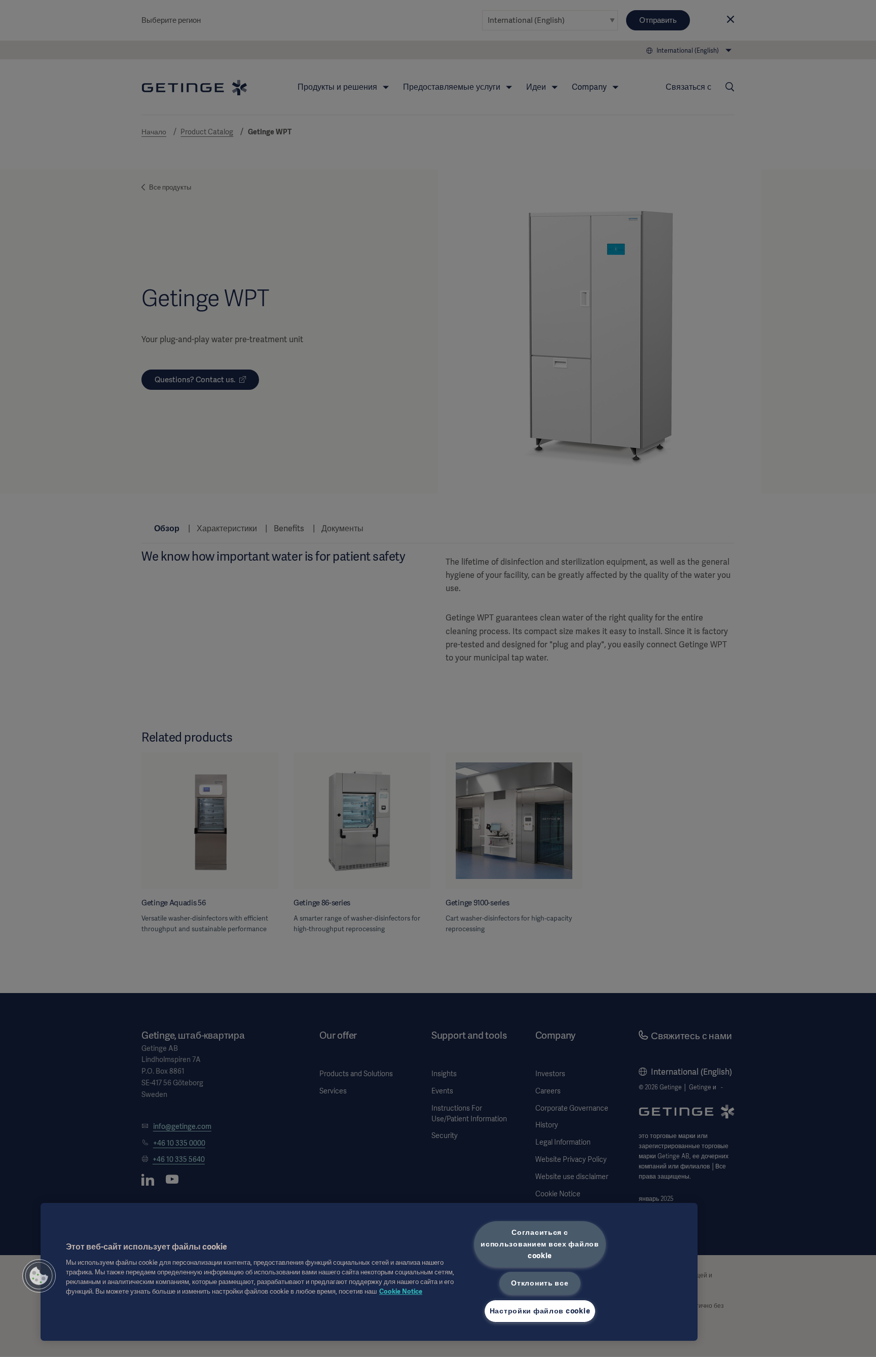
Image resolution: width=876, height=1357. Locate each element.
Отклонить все (539, 1283)
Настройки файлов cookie (540, 1310)
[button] (39, 1276)
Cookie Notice (400, 1291)
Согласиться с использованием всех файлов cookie (540, 1244)
